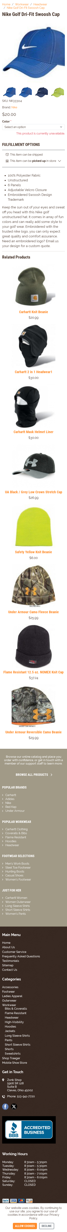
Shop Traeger (11, 1058)
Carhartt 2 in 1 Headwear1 (33, 372)
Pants (8, 1040)
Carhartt (10, 795)
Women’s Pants (15, 913)
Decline (47, 1226)
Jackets (10, 1031)
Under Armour (15, 811)
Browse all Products (32, 775)
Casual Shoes (14, 875)
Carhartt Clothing (16, 829)
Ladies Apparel (12, 996)
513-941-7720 (26, 1096)
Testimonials (10, 961)
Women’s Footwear (18, 879)
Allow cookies (25, 1226)
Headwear (12, 845)
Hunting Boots (14, 871)
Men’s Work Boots (17, 863)
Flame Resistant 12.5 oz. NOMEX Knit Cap (33, 672)
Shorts (9, 1049)
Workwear (9, 1005)
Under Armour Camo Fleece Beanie (33, 612)
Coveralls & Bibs (16, 833)
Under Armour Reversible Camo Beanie (33, 732)
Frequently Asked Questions (21, 956)
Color (6, 121)
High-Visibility (14, 1022)
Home (6, 942)
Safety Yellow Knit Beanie (33, 552)
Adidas (9, 799)
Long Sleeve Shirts (17, 906)
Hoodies (10, 841)
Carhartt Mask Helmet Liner (33, 432)
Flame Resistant (15, 837)
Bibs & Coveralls (16, 1008)
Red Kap (10, 807)
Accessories (10, 987)
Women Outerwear (18, 902)
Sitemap (7, 965)
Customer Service (14, 952)
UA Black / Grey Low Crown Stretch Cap (33, 492)
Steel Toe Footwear (18, 867)
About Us (8, 947)
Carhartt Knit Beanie (33, 312)
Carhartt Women (16, 898)
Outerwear (9, 1000)
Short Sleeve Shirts (17, 910)
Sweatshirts (13, 1053)
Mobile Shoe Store (14, 1062)
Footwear (8, 991)
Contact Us (9, 969)
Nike (8, 803)
